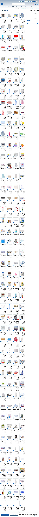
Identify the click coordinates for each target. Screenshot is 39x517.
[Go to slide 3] (2, 38)
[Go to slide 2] (9, 352)
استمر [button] (5, 514)
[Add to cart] (20, 17)
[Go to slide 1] (9, 38)
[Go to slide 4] (2, 352)
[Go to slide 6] (15, 48)
